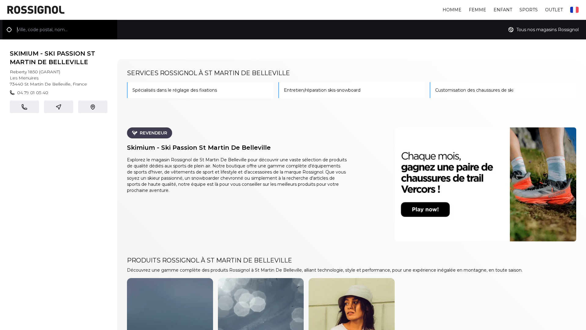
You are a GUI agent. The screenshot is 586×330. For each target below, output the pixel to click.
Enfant (503, 10)
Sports (528, 10)
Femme (477, 10)
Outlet (554, 10)
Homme (452, 10)
